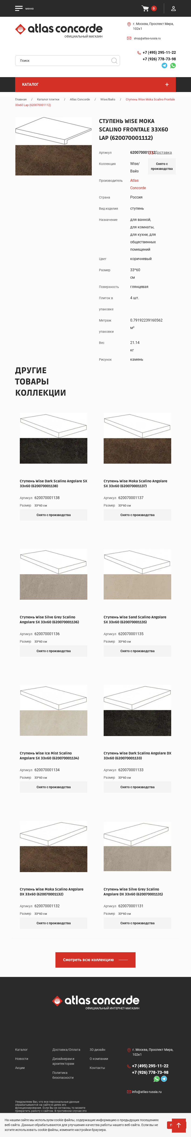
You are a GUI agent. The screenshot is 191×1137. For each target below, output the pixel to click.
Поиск (114, 60)
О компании (99, 1059)
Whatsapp (171, 65)
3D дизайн (97, 1049)
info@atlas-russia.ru (147, 1092)
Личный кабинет (173, 8)
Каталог (21, 1049)
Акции (20, 1068)
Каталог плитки (48, 99)
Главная (21, 99)
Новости (21, 1059)
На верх (179, 1128)
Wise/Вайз (107, 99)
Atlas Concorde (80, 99)
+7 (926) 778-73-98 (159, 59)
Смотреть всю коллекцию (88, 960)
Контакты (97, 1068)
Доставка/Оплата (66, 1049)
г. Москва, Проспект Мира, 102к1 (153, 26)
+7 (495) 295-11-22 (159, 52)
